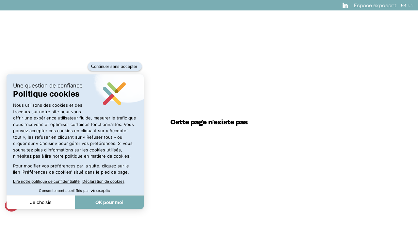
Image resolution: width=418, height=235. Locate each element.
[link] (346, 5)
